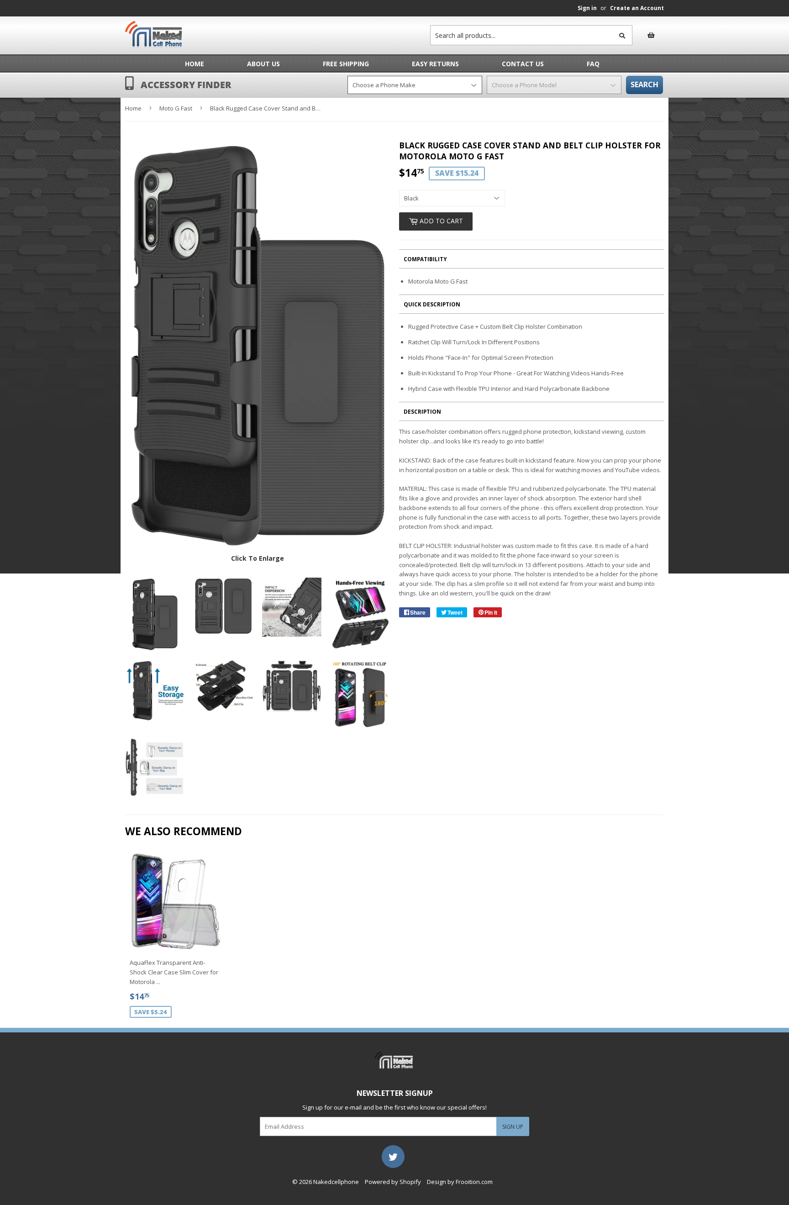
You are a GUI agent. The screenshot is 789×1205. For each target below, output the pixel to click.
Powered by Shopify (393, 1182)
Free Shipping (346, 63)
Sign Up (512, 1127)
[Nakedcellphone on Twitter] (393, 1156)
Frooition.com (474, 1182)
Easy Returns (435, 63)
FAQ (593, 63)
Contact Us (523, 63)
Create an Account (637, 8)
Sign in (587, 8)
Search (644, 84)
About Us (263, 63)
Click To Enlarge (257, 558)
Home (194, 63)
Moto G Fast (175, 108)
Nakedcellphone (336, 1182)
